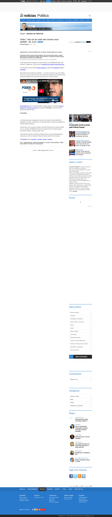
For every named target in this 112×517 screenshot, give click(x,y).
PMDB (61, 142)
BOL (79, 1)
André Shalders (41, 67)
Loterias (82, 20)
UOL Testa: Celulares (54, 497)
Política (43, 15)
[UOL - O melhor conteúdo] (22, 1)
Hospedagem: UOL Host (89, 515)
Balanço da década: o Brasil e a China (82, 460)
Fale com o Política (72, 486)
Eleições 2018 (59, 20)
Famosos (69, 1)
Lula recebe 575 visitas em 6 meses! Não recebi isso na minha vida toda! (82, 445)
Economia (38, 20)
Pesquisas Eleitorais (83, 500)
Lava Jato (47, 142)
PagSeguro (84, 1)
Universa (63, 1)
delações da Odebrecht (38, 142)
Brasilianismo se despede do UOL (82, 453)
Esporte (54, 1)
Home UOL (22, 489)
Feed (80, 478)
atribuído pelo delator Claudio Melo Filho (53, 64)
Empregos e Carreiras (24, 500)
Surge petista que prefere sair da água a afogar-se (81, 420)
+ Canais (87, 20)
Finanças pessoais (24, 498)
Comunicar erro (87, 486)
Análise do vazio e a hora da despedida (82, 437)
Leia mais (75, 191)
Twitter (44, 139)
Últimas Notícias (82, 502)
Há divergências (24, 106)
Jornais (48, 20)
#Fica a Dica (52, 498)
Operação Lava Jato (38, 497)
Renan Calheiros (24, 143)
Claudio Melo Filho (28, 142)
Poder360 (56, 67)
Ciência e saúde (68, 495)
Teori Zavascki (39, 143)
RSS (37, 510)
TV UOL (75, 1)
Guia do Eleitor (82, 498)
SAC (37, 1)
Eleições (81, 495)
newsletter (23, 69)
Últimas (23, 20)
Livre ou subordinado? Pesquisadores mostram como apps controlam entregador (81, 429)
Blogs (72, 413)
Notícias (48, 1)
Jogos (70, 489)
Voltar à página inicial (43, 150)
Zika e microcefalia (68, 497)
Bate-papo (42, 1)
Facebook (34, 139)
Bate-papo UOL (79, 489)
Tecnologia (76, 20)
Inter (43, 20)
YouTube (39, 139)
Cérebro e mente (67, 498)
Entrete (59, 1)
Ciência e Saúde (31, 20)
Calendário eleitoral (83, 497)
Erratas (80, 486)
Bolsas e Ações (23, 497)
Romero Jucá (32, 143)
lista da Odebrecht (55, 142)
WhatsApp (51, 500)
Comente (41, 41)
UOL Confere (68, 20)
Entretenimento (32, 489)
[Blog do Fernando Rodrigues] (56, 27)
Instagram (84, 478)
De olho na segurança (54, 502)
